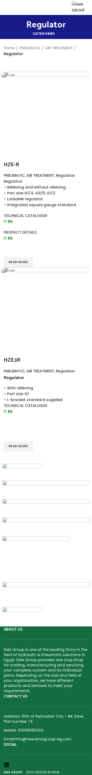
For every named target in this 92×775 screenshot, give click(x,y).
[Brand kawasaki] (46, 594)
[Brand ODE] (35, 558)
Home (9, 48)
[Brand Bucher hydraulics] (22, 615)
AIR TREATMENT (59, 48)
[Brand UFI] (46, 507)
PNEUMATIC (29, 48)
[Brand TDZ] (46, 526)
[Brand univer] (46, 489)
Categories (44, 33)
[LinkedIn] (7, 766)
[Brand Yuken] (22, 471)
